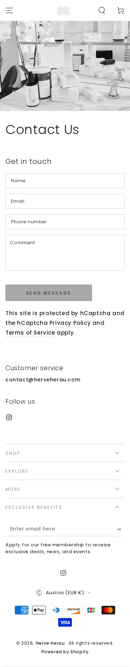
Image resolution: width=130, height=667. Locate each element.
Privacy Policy (70, 323)
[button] (101, 10)
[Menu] (9, 10)
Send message (49, 293)
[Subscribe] (120, 529)
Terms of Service (30, 332)
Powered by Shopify (65, 652)
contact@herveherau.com (42, 379)
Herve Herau (51, 643)
